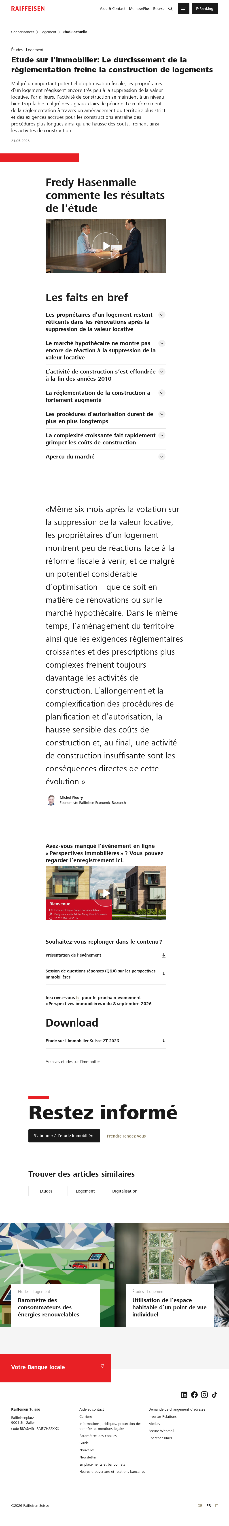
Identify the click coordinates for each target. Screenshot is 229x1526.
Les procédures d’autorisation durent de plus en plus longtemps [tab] (100, 417)
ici (78, 997)
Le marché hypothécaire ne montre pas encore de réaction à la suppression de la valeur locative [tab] (101, 350)
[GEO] (102, 1365)
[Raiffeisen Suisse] (28, 8)
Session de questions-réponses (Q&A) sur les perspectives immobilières (100, 974)
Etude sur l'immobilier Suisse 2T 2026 (82, 1040)
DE (200, 1505)
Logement (85, 1191)
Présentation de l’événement (73, 955)
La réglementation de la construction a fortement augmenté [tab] (99, 396)
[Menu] (183, 8)
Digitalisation (125, 1191)
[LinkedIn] (184, 1394)
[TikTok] (214, 1394)
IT (216, 1505)
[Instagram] (204, 1394)
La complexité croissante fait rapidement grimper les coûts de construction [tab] (101, 439)
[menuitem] (112, 8)
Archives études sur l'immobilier (73, 1061)
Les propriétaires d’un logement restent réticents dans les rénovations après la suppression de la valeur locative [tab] (100, 322)
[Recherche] (170, 8)
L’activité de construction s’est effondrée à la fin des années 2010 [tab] (102, 375)
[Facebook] (194, 1394)
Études (46, 1191)
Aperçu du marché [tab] (70, 456)
